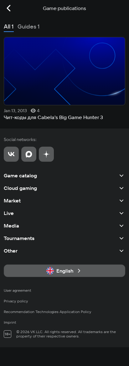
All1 (9, 26)
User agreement (17, 290)
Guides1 (29, 26)
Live (9, 213)
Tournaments (19, 238)
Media (11, 225)
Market (12, 200)
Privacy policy (16, 301)
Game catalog (20, 175)
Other (11, 251)
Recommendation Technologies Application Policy (47, 311)
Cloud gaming (20, 188)
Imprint (10, 322)
